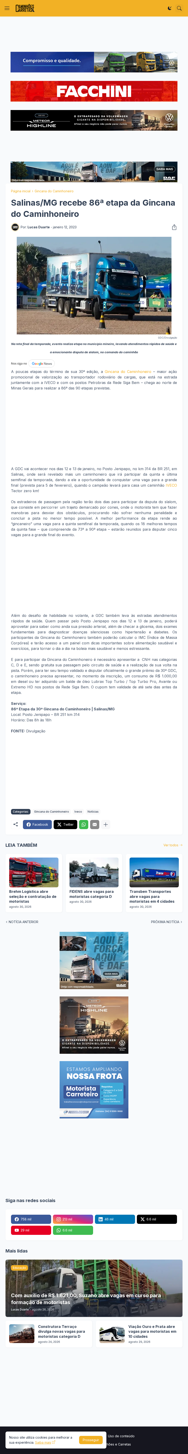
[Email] (94, 824)
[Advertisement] (94, 34)
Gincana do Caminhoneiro (54, 191)
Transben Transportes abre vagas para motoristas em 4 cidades (152, 896)
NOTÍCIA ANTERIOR (23, 922)
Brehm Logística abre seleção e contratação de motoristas (32, 896)
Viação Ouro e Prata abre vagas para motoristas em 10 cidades (152, 1331)
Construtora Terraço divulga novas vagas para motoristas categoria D (61, 1331)
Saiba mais (43, 1442)
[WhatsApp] (83, 824)
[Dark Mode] (169, 8)
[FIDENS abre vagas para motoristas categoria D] (94, 872)
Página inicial (20, 191)
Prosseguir (91, 1440)
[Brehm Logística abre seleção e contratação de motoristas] (33, 872)
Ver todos (170, 845)
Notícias (93, 811)
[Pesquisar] (179, 8)
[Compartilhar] (173, 227)
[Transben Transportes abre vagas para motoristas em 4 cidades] (154, 872)
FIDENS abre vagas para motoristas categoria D (91, 894)
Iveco (78, 811)
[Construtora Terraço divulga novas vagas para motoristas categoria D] (21, 1333)
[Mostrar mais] (105, 824)
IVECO (171, 485)
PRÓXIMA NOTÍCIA (165, 922)
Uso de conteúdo (121, 1436)
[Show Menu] (7, 8)
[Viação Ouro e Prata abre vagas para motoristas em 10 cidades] (112, 1333)
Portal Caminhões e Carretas (109, 1444)
